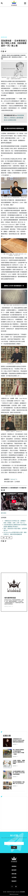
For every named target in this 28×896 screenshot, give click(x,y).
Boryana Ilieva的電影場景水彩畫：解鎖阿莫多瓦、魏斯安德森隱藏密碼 (15, 533)
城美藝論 (14, 866)
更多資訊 (3, 513)
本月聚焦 (14, 877)
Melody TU (14, 479)
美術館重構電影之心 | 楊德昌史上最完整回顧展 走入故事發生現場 (14, 117)
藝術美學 (3, 37)
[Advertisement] (14, 21)
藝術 (4, 537)
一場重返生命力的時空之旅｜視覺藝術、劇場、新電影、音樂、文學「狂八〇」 (15, 522)
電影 (6, 37)
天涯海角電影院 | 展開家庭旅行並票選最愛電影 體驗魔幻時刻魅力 (15, 525)
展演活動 (14, 873)
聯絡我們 (14, 881)
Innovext (16, 894)
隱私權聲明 (22, 891)
